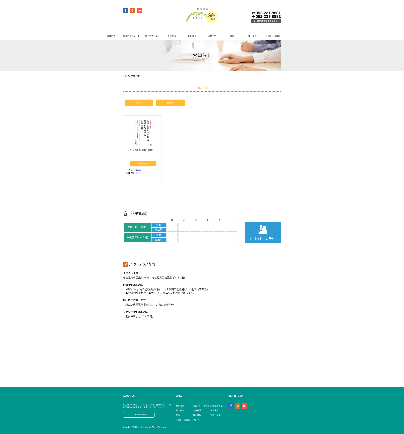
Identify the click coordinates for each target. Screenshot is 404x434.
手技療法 (172, 36)
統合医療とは (151, 36)
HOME (126, 76)
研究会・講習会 (273, 36)
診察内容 (111, 36)
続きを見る (143, 163)
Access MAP (139, 414)
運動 (232, 36)
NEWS (170, 102)
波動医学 (212, 36)
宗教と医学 (215, 415)
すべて (139, 102)
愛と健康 (252, 36)
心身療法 (192, 36)
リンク (196, 420)
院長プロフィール (131, 36)
